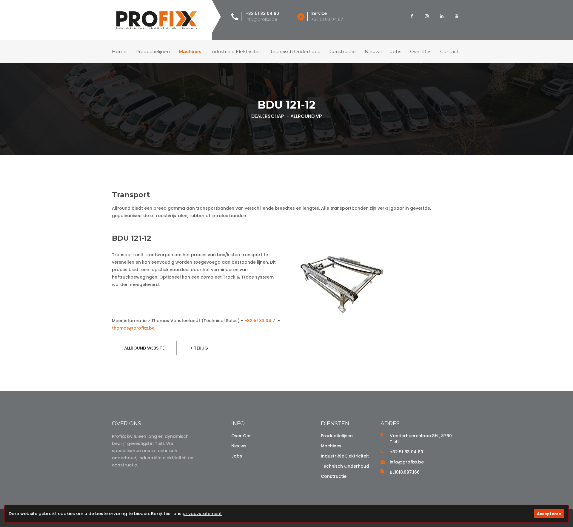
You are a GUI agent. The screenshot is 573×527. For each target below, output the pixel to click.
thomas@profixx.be (133, 328)
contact (449, 51)
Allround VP (306, 116)
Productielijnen (152, 51)
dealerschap (267, 116)
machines (190, 51)
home (119, 51)
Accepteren (549, 513)
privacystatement (202, 514)
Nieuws (239, 446)
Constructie (333, 476)
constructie (342, 51)
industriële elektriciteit (235, 51)
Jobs (236, 456)
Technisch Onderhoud (345, 466)
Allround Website (144, 348)
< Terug (199, 348)
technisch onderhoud (295, 51)
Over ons (241, 436)
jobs (395, 51)
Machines (331, 446)
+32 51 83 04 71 (260, 321)
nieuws (373, 51)
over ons (420, 51)
